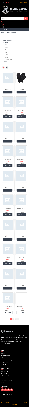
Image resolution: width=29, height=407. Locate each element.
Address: (3, 341)
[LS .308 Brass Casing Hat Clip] (21, 273)
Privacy (3, 357)
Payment (4, 364)
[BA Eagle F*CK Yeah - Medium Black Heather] (21, 298)
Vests (6, 55)
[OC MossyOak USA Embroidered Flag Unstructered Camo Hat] (7, 298)
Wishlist (4, 378)
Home (2, 32)
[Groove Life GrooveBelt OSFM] (21, 151)
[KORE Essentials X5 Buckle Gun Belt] (21, 126)
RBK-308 (8, 282)
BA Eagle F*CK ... (21, 306)
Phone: (2, 344)
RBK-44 (8, 257)
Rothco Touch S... (21, 86)
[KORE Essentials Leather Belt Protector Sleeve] (7, 175)
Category (8, 32)
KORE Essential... (8, 86)
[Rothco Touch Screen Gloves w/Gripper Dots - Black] (21, 77)
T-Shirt (6, 54)
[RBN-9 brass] (21, 249)
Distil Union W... (21, 110)
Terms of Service (6, 355)
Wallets (6, 57)
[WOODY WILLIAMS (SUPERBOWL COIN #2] (7, 224)
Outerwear (7, 51)
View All (5, 61)
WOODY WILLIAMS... (7, 233)
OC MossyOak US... (7, 306)
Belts (6, 44)
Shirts (6, 52)
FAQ (3, 382)
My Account (5, 371)
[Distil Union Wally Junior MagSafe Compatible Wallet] (7, 126)
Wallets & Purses (8, 59)
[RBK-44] (7, 249)
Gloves (6, 46)
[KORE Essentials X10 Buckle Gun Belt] (7, 102)
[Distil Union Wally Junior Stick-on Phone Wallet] (21, 102)
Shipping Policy (5, 362)
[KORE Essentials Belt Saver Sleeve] (21, 175)
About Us (4, 353)
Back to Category (7, 40)
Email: (2, 346)
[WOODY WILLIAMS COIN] (21, 224)
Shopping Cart (5, 375)
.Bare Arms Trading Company (16, 402)
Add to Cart (8, 92)
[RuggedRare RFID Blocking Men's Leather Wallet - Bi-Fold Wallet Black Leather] (21, 200)
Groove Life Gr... (21, 159)
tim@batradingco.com (9, 346)
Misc (6, 49)
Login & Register (23, 2)
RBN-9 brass (21, 257)
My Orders (4, 373)
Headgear (7, 47)
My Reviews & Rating (7, 380)
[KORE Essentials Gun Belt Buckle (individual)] (7, 77)
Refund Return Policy (7, 360)
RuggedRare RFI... (8, 208)
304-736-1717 (8, 344)
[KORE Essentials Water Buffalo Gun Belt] (7, 151)
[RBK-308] (7, 273)
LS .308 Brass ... (21, 282)
